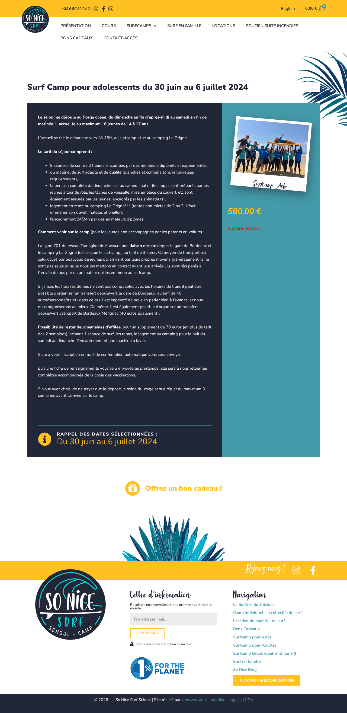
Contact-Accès (120, 38)
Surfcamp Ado (269, 185)
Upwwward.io (194, 699)
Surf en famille (184, 25)
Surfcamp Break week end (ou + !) (264, 653)
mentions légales (226, 699)
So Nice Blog (245, 669)
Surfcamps (139, 25)
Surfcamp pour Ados (252, 637)
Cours (109, 25)
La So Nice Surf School (254, 604)
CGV (249, 699)
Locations (223, 25)
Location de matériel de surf (259, 621)
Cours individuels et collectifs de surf (267, 612)
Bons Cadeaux (76, 38)
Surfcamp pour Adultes (255, 645)
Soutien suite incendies (272, 25)
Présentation (75, 25)
